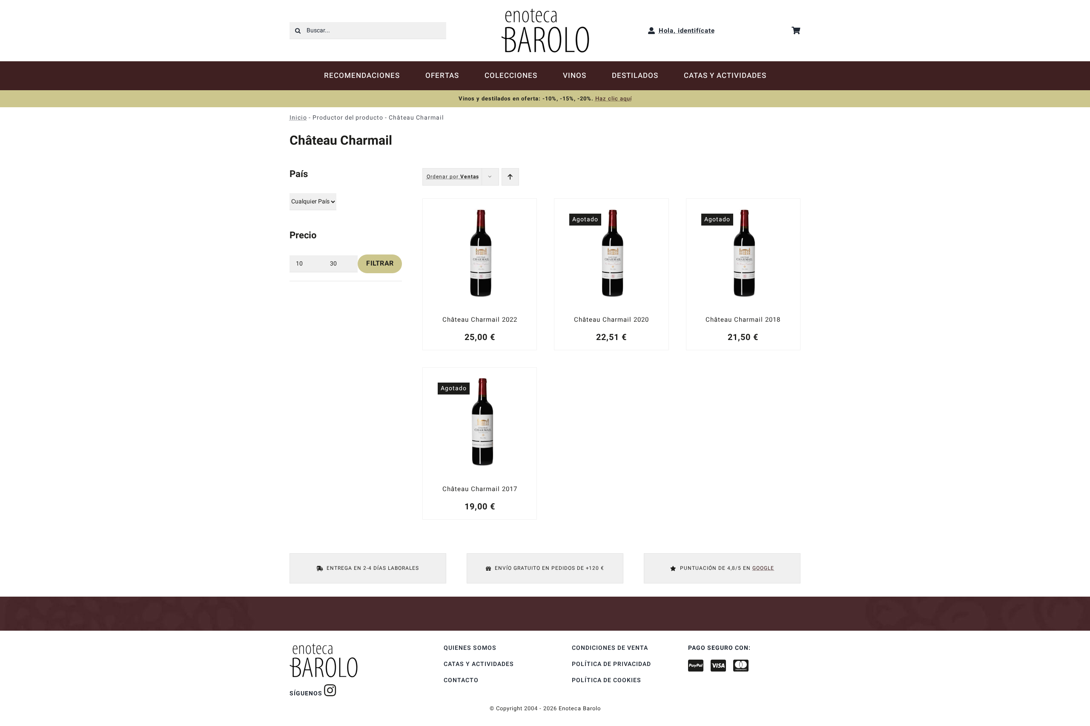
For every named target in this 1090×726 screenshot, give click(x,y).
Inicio (298, 117)
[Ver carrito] (796, 30)
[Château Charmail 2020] (611, 274)
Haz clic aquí (613, 98)
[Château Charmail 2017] (479, 443)
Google (763, 568)
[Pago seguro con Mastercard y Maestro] (330, 690)
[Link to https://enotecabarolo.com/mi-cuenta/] (651, 30)
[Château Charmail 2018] (743, 274)
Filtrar (379, 263)
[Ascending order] (510, 177)
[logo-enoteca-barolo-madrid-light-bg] (545, 11)
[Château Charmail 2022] (479, 274)
